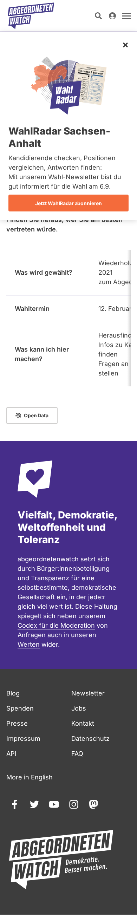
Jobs (78, 708)
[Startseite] (31, 16)
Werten (29, 644)
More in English (29, 777)
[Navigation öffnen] (126, 16)
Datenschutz (90, 738)
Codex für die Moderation (56, 625)
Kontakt (82, 723)
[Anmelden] (112, 16)
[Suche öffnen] (98, 16)
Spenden (20, 708)
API (11, 753)
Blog (13, 693)
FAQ (77, 753)
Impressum (23, 738)
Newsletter (88, 693)
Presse (17, 723)
